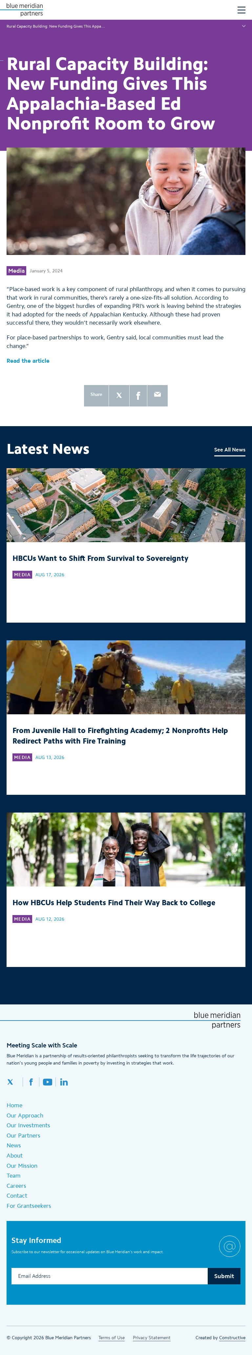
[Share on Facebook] (138, 395)
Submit (224, 1276)
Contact (17, 1195)
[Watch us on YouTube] (47, 1082)
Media (16, 270)
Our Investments (28, 1125)
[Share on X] (119, 395)
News (14, 1145)
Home (14, 1105)
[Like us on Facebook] (31, 1082)
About (15, 1155)
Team (14, 1175)
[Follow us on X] (15, 1082)
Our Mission (22, 1165)
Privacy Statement (152, 1338)
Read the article (28, 360)
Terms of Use (111, 1338)
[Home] (25, 9)
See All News (229, 450)
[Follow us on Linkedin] (64, 1082)
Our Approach (25, 1115)
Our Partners (23, 1135)
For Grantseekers (29, 1205)
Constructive (232, 1338)
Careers (16, 1185)
